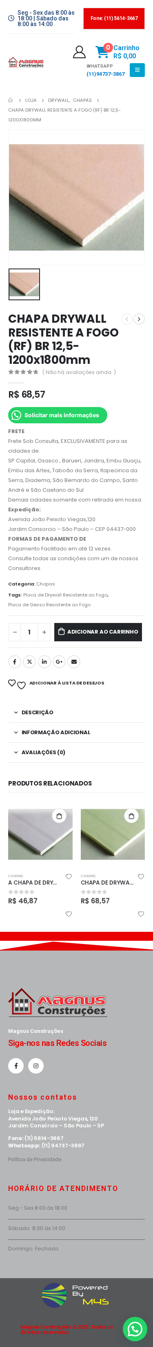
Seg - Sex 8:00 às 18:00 (37, 1208)
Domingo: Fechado (33, 1248)
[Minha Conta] (79, 52)
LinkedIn (44, 661)
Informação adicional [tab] (56, 732)
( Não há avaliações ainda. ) (79, 372)
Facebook (14, 661)
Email (73, 661)
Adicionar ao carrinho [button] (59, 815)
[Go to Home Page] (11, 100)
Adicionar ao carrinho (102, 632)
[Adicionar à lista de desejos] (68, 878)
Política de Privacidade (34, 1159)
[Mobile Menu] (137, 70)
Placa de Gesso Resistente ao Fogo (49, 604)
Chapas (45, 584)
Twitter (29, 661)
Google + (59, 661)
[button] (135, 1329)
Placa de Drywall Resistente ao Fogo (65, 595)
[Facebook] (16, 1066)
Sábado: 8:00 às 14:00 (36, 1228)
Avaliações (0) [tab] (43, 752)
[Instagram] (36, 1066)
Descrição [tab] (37, 712)
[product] (40, 834)
